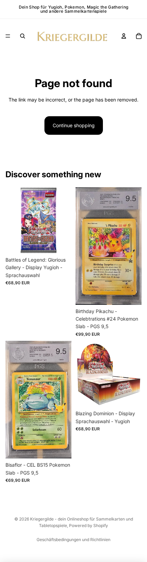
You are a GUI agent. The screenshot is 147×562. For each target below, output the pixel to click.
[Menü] (8, 36)
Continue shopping (74, 125)
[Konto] (123, 36)
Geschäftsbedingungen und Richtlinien (73, 539)
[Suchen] (22, 36)
